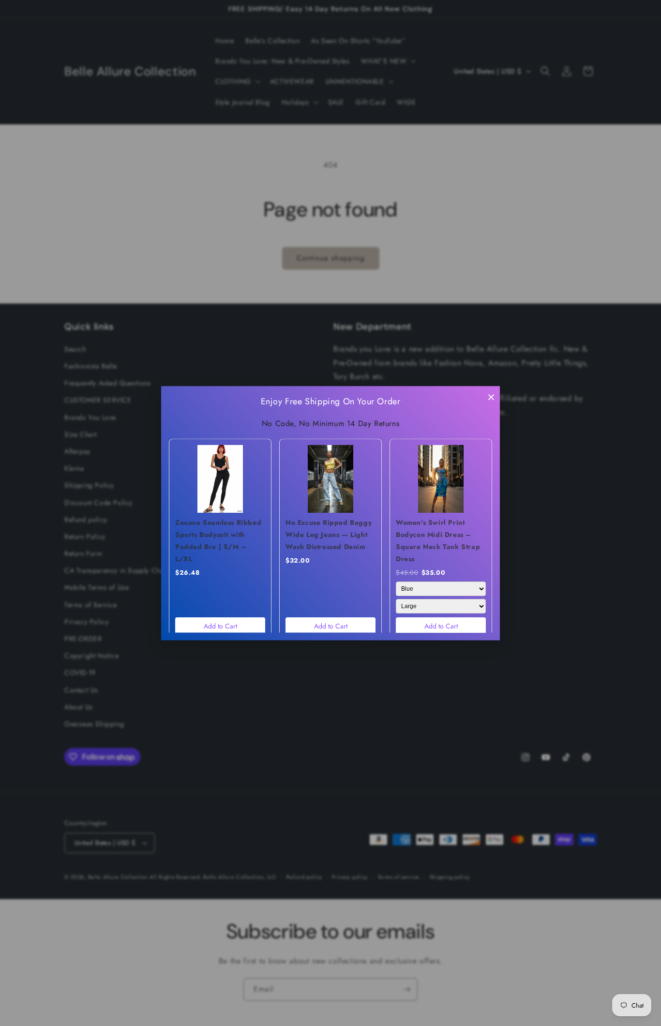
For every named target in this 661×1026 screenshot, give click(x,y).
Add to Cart (220, 626)
